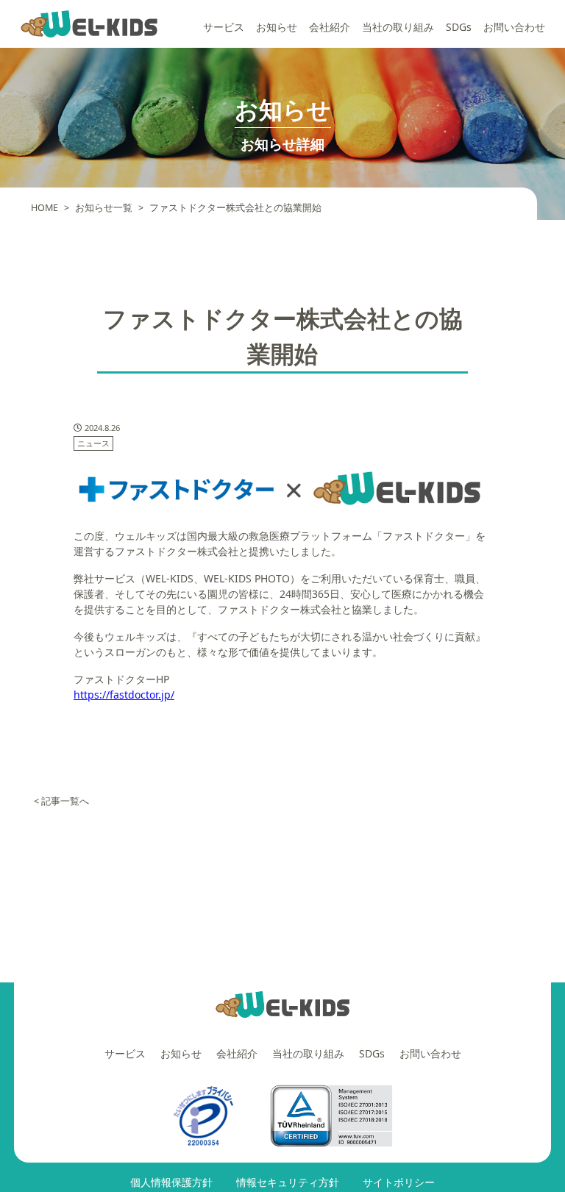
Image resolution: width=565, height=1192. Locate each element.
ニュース (93, 443)
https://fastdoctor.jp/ (124, 695)
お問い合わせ (514, 27)
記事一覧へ (65, 801)
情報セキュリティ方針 (287, 1182)
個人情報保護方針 (171, 1182)
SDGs (459, 27)
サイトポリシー (399, 1182)
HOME (44, 207)
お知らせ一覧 (103, 207)
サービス (223, 27)
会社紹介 (329, 27)
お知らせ (276, 27)
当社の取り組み (398, 27)
